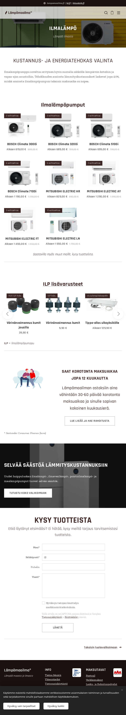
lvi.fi (68, 3)
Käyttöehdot (71, 617)
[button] (105, 13)
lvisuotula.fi (78, 3)
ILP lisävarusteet (63, 284)
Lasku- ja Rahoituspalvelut (101, 684)
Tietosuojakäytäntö (52, 617)
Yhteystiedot (52, 679)
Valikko (118, 12)
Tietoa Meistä (53, 675)
